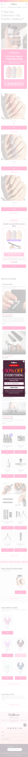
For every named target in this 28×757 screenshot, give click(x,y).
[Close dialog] (23, 361)
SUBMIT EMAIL (14, 387)
